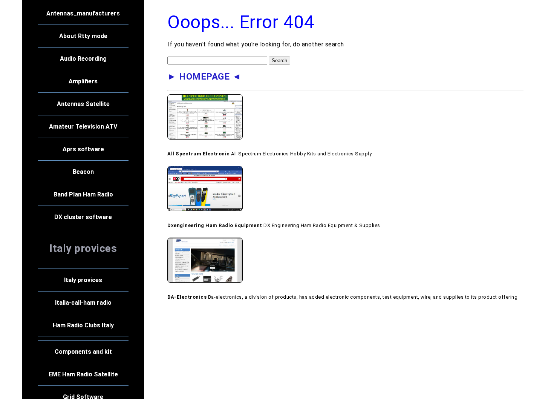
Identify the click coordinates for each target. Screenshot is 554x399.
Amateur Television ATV (83, 126)
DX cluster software (83, 217)
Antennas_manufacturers (83, 13)
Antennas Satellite (83, 103)
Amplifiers (83, 81)
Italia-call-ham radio (83, 302)
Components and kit (83, 351)
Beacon (82, 171)
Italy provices (83, 280)
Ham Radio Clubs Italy (82, 325)
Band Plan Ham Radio (83, 194)
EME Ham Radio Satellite (83, 374)
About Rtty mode (83, 36)
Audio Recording (83, 58)
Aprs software (83, 149)
